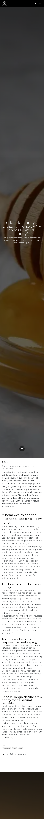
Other (6, 462)
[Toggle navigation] (40, 3)
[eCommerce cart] (35, 4)
